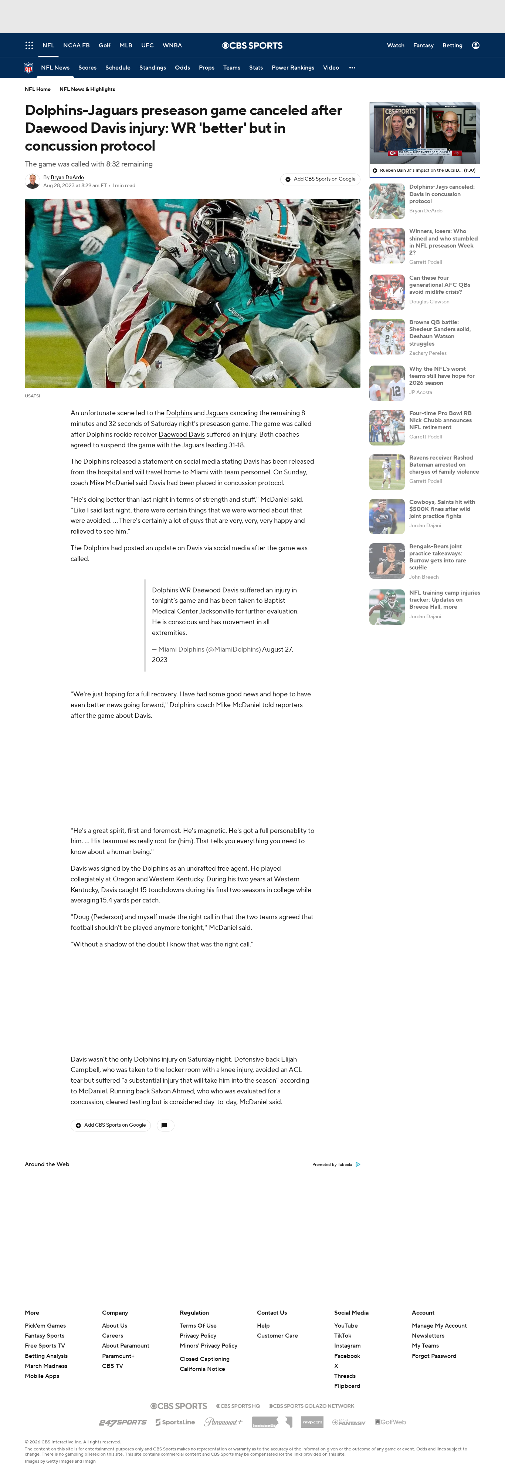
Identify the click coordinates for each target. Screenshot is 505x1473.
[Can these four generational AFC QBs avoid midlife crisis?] (387, 292)
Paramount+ (118, 1356)
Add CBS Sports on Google (325, 179)
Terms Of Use (198, 1325)
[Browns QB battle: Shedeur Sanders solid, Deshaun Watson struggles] (387, 336)
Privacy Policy (198, 1335)
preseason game (224, 424)
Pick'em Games (45, 1325)
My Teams (425, 1345)
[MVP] (312, 1419)
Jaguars (217, 413)
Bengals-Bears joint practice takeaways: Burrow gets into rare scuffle (437, 557)
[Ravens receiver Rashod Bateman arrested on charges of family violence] (387, 472)
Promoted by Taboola (332, 1164)
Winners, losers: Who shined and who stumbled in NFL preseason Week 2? (443, 242)
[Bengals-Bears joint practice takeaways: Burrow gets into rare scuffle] (387, 561)
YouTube (346, 1325)
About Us (114, 1325)
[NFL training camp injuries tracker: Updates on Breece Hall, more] (387, 607)
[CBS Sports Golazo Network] (312, 1405)
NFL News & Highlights (87, 89)
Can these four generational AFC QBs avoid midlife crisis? (439, 285)
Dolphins (179, 413)
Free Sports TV (45, 1345)
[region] (425, 133)
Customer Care (277, 1335)
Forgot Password (434, 1356)
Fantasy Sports (44, 1335)
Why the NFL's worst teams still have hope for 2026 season (442, 376)
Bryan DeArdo (67, 177)
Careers (112, 1335)
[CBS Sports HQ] (238, 1405)
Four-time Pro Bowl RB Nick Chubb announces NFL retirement (440, 420)
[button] (352, 67)
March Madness (46, 1366)
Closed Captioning (205, 1359)
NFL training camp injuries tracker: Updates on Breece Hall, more (444, 600)
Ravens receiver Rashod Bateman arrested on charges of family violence (444, 464)
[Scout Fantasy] (349, 1422)
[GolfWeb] (390, 1422)
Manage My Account (439, 1325)
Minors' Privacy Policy (208, 1345)
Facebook (347, 1356)
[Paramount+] (223, 1420)
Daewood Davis (182, 434)
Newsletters (428, 1335)
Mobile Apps (42, 1376)
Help (263, 1325)
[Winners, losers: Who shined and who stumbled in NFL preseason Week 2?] (387, 245)
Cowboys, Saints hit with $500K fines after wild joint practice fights (442, 509)
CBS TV (112, 1366)
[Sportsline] (175, 1421)
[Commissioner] (272, 1419)
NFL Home (38, 89)
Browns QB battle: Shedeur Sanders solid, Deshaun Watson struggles (440, 333)
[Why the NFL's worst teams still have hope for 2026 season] (387, 383)
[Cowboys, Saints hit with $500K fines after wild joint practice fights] (387, 516)
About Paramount (125, 1345)
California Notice (202, 1369)
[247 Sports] (123, 1421)
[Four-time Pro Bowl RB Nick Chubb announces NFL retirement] (387, 427)
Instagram (347, 1345)
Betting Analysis (46, 1356)
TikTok (342, 1335)
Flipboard (347, 1386)
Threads (345, 1376)
